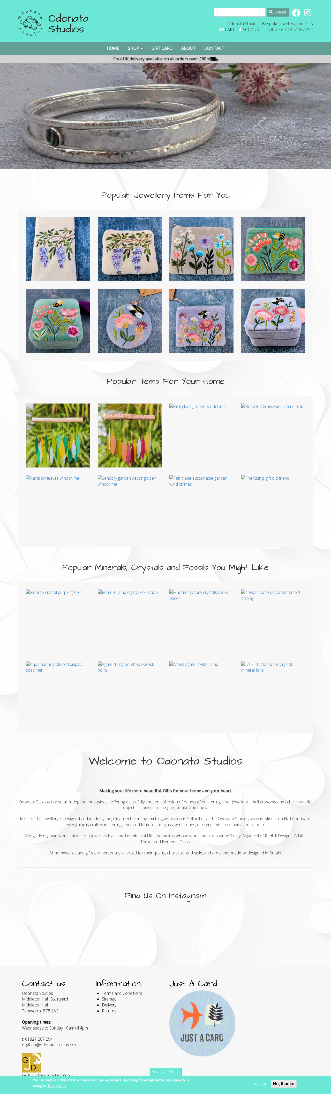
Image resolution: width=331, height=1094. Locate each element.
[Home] (53, 25)
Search (280, 12)
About (188, 48)
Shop (134, 48)
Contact (214, 48)
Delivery (109, 1005)
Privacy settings (166, 1071)
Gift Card (162, 48)
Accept (260, 1084)
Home (113, 48)
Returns (109, 1011)
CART (230, 29)
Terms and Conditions (122, 993)
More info (57, 1086)
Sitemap (109, 999)
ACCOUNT (252, 29)
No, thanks (283, 1084)
